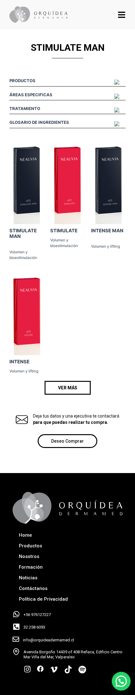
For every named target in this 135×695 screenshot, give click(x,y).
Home (25, 535)
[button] (68, 388)
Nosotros (29, 556)
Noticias (28, 578)
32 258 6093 (34, 627)
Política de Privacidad (43, 599)
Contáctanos (33, 588)
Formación (31, 567)
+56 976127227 (37, 614)
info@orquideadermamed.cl (48, 640)
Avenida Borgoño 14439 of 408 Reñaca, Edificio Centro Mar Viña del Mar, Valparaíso (73, 654)
